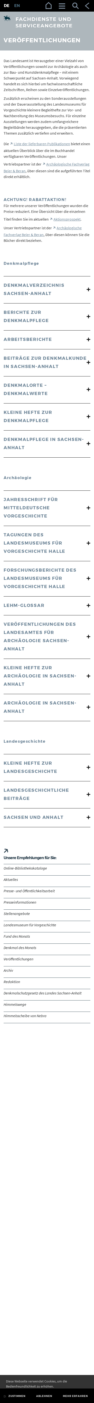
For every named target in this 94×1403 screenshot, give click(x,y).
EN (17, 5)
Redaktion (12, 981)
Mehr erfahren (75, 1396)
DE (6, 5)
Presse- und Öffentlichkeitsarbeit (29, 890)
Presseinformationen (20, 902)
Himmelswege (15, 1004)
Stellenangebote (17, 913)
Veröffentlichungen (18, 959)
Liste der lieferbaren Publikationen (42, 143)
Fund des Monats (17, 936)
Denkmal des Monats (20, 947)
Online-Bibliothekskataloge (25, 868)
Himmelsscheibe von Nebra (25, 1015)
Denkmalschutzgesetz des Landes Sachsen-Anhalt (42, 993)
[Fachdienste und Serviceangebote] (47, 21)
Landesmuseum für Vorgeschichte (30, 924)
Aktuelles (11, 879)
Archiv (8, 970)
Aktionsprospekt (67, 219)
